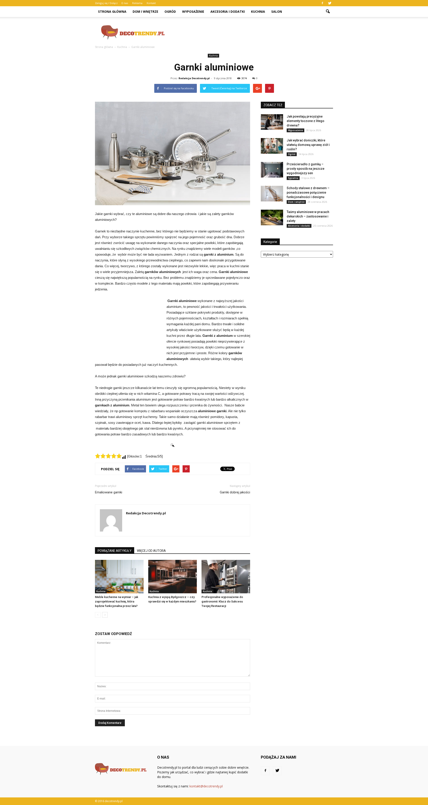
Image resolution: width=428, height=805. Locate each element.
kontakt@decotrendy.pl (206, 786)
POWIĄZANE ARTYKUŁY (115, 551)
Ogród (170, 11)
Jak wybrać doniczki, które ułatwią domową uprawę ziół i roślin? (308, 145)
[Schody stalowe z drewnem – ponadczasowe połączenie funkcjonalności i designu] (272, 193)
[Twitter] (329, 3)
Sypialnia (293, 178)
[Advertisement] (252, 32)
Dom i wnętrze (145, 11)
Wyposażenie (193, 11)
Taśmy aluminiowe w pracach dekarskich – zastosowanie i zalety (308, 216)
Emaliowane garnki (108, 492)
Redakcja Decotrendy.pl (194, 78)
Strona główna (112, 11)
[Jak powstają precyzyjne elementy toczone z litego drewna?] (272, 122)
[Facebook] (322, 3)
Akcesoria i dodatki (227, 11)
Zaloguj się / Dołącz (106, 3)
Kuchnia (258, 11)
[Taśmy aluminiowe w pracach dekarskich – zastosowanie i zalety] (272, 217)
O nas (124, 3)
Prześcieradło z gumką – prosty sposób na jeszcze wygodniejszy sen (305, 168)
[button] (327, 11)
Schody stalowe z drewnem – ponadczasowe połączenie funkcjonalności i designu (308, 192)
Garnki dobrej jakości (235, 492)
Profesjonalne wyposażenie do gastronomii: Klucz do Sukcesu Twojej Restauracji (222, 601)
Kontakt (151, 3)
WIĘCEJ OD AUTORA (151, 551)
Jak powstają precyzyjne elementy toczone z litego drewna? (305, 121)
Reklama (137, 3)
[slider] (108, 456)
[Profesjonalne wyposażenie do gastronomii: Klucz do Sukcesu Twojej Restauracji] (226, 576)
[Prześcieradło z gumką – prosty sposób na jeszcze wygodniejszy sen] (272, 170)
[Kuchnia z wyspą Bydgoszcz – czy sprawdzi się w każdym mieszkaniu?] (172, 576)
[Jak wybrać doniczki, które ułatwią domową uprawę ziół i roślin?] (272, 146)
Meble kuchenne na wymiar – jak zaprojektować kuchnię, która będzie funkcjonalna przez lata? (116, 601)
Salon (276, 11)
